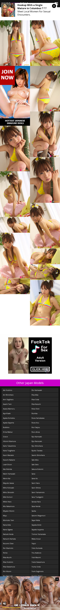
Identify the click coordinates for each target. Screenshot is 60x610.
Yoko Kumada (37, 548)
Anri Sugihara (8, 399)
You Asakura (36, 553)
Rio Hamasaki (37, 390)
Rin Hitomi (7, 571)
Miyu (5, 515)
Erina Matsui (8, 432)
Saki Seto (35, 464)
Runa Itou (35, 423)
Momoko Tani (8, 520)
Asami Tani (7, 404)
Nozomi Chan (8, 543)
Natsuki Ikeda (8, 534)
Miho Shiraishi (8, 492)
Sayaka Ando (36, 525)
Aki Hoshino (7, 390)
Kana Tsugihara (9, 450)
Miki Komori (8, 497)
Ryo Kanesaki (37, 437)
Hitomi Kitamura (9, 441)
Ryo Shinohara (37, 446)
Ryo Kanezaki (37, 441)
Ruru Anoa (36, 432)
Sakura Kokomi (37, 469)
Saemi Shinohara (38, 455)
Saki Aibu (35, 460)
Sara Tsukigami (37, 497)
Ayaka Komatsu (9, 418)
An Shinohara (8, 395)
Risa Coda (35, 399)
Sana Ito (35, 478)
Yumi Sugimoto (38, 571)
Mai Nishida (7, 469)
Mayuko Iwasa (8, 483)
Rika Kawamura (9, 567)
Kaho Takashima (9, 446)
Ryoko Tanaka (37, 450)
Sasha (34, 511)
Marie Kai (6, 478)
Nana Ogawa (8, 529)
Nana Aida (7, 525)
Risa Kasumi (36, 404)
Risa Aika (35, 395)
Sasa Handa (36, 506)
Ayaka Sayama (8, 423)
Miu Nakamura (8, 506)
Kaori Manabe (8, 455)
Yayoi (34, 543)
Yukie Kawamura (38, 562)
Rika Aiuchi (7, 557)
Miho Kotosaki (8, 488)
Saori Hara (36, 483)
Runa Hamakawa (38, 418)
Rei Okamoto (8, 548)
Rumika (34, 413)
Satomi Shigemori (38, 515)
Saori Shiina (36, 488)
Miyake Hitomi (8, 511)
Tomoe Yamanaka (39, 534)
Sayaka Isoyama (38, 529)
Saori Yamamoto (38, 492)
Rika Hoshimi (8, 562)
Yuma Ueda (36, 567)
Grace (5, 437)
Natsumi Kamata (9, 539)
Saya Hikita (36, 520)
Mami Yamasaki (9, 474)
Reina (5, 553)
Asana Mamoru (9, 409)
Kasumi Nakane (9, 460)
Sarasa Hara (36, 502)
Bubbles (6, 427)
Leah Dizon (7, 464)
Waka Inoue (36, 539)
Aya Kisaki (7, 413)
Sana (33, 474)
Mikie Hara (7, 502)
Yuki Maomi (36, 557)
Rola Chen (35, 409)
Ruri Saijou (36, 427)
